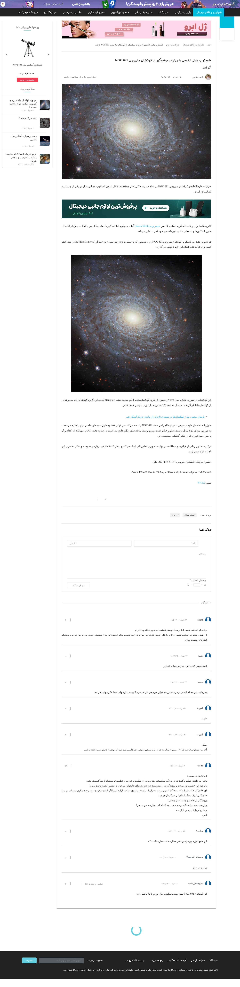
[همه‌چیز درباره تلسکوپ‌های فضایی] (45, 141)
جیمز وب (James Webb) (147, 226)
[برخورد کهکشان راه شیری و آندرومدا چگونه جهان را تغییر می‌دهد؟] (45, 105)
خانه (209, 45)
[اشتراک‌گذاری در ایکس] (74, 498)
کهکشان (174, 515)
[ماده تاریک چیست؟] (45, 123)
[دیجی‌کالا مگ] (227, 22)
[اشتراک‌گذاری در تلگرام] (63, 498)
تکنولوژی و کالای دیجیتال (209, 12)
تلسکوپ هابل (189, 515)
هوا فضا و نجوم (172, 45)
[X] (35, 969)
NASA (201, 482)
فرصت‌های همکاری (177, 960)
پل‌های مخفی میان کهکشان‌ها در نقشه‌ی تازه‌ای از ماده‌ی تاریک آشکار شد (165, 416)
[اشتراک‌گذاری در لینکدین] (86, 498)
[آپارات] (41, 969)
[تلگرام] (23, 969)
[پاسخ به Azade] (77, 765)
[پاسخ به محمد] (76, 682)
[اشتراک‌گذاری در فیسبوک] (80, 498)
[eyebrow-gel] (136, 29)
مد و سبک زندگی (143, 12)
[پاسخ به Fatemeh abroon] (76, 857)
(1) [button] (94, 884)
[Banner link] (120, 4)
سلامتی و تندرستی (72, 12)
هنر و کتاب (163, 12)
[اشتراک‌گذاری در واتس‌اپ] (69, 498)
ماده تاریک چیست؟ (27, 118)
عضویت (29, 960)
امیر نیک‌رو (197, 77)
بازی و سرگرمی (182, 12)
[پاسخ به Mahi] (76, 619)
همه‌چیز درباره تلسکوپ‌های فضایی (24, 138)
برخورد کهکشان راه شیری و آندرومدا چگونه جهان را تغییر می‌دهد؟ (23, 103)
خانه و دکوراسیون (120, 12)
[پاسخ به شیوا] (76, 655)
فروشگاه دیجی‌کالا (28, 12)
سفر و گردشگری (96, 12)
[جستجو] (227, 35)
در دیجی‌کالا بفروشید (135, 960)
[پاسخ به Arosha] (76, 831)
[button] (104, 499)
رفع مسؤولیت (156, 960)
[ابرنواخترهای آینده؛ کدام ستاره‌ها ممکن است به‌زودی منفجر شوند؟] (45, 159)
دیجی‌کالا (214, 960)
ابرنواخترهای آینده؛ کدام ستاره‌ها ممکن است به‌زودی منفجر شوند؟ (21, 157)
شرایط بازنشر (198, 960)
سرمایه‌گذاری (50, 12)
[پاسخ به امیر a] (76, 708)
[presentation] (48, 53)
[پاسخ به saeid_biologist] (76, 883)
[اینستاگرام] (29, 969)
